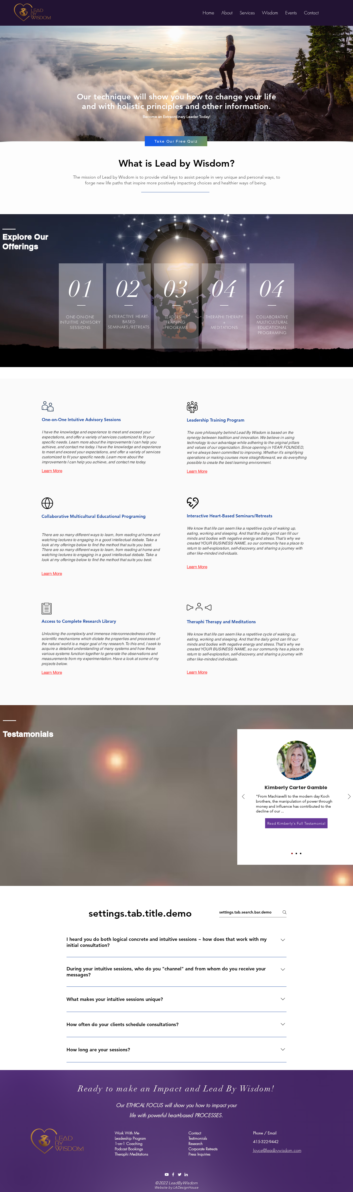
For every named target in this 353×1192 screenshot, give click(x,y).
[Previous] (243, 797)
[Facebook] (173, 1174)
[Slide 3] (300, 853)
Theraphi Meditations (131, 1154)
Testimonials (198, 1138)
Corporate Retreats (203, 1148)
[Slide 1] (292, 853)
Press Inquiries (199, 1154)
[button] (227, 12)
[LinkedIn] (186, 1174)
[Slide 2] (296, 853)
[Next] (349, 797)
